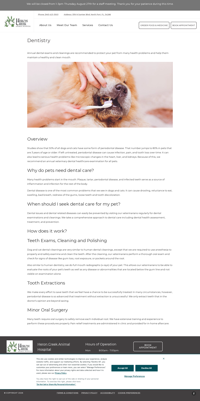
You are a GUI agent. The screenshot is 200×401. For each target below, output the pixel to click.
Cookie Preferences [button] (129, 393)
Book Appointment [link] (183, 25)
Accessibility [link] (107, 393)
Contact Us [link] (105, 25)
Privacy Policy (60, 373)
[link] (17, 21)
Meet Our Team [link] (67, 25)
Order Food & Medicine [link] (154, 25)
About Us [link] (45, 25)
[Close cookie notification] (164, 359)
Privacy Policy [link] (89, 393)
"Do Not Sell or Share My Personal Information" (55, 384)
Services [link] (87, 25)
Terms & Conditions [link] (67, 393)
